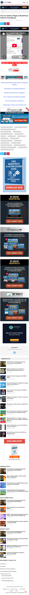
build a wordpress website (6, 127)
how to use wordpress (6, 131)
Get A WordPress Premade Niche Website (14, 88)
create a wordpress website (21, 127)
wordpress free (17, 140)
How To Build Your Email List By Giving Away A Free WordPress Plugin (17, 539)
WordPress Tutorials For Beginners (8, 568)
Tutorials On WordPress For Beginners (14, 592)
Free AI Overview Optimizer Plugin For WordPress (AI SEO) (15, 553)
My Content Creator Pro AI (7, 578)
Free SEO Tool (3, 563)
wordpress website (22, 147)
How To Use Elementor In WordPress (14, 101)
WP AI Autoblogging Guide (7, 580)
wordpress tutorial (15, 142)
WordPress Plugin (5, 142)
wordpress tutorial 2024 (19, 145)
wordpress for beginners (6, 140)
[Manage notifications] (26, 592)
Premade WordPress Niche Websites (8, 571)
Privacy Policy (14, 589)
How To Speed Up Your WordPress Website (14, 97)
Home (3, 11)
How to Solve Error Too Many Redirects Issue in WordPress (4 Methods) (17, 483)
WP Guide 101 (3, 20)
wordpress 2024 (11, 136)
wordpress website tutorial (7, 149)
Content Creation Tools (5, 573)
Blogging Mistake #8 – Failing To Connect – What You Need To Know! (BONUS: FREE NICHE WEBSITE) (17, 419)
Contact (11, 590)
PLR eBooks (3, 566)
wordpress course (15, 138)
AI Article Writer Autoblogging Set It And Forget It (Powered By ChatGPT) (16, 469)
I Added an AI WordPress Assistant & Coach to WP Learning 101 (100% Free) (17, 546)
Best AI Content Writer (7, 575)
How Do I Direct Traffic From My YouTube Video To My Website (16, 476)
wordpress (3, 136)
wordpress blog (4, 138)
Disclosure (22, 589)
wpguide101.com (19, 586)
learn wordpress (17, 131)
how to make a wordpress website (8, 129)
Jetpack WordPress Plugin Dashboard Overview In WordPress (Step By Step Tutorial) (17, 491)
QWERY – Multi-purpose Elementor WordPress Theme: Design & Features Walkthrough (17, 515)
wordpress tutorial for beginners (8, 147)
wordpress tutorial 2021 (6, 145)
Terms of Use (6, 589)
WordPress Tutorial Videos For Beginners (14, 92)
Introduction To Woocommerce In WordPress (17, 404)
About (16, 590)
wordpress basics (21, 136)
